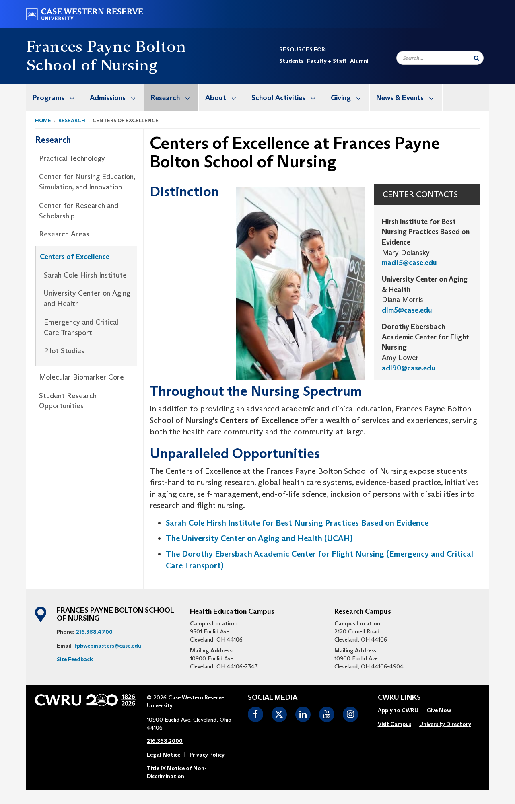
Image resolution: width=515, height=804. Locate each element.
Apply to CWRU (398, 710)
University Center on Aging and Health (87, 298)
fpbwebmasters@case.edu (107, 645)
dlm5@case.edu (407, 310)
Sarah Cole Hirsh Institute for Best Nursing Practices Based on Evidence (297, 523)
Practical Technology (72, 158)
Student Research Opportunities (68, 401)
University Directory (445, 724)
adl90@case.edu (408, 368)
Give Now (438, 710)
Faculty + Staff (326, 60)
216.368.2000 (165, 740)
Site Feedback (75, 659)
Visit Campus (394, 724)
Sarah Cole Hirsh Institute (85, 275)
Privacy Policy (207, 754)
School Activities (278, 97)
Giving (341, 97)
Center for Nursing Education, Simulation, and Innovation (87, 181)
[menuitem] (54, 97)
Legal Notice (163, 754)
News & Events (400, 97)
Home (43, 120)
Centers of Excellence (74, 256)
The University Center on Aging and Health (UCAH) (259, 538)
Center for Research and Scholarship (78, 210)
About (215, 97)
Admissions (108, 97)
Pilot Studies (64, 350)
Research (165, 97)
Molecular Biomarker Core (81, 377)
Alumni (359, 60)
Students (291, 60)
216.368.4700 (94, 631)
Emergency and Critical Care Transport (81, 327)
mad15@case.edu (409, 262)
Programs (48, 97)
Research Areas (64, 234)
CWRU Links (399, 698)
